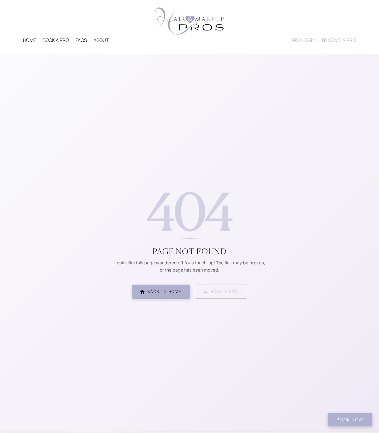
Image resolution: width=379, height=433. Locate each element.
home (29, 40)
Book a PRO (56, 40)
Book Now (350, 420)
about (101, 40)
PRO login (303, 40)
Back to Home (164, 291)
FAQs (81, 40)
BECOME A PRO (339, 40)
